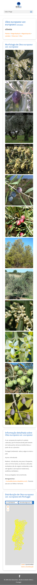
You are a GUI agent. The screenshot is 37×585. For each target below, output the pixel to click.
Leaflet (23, 564)
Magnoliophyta (15, 33)
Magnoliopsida (26, 33)
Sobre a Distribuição (27, 567)
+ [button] (8, 507)
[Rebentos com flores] (19, 159)
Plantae (7, 33)
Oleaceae (15, 36)
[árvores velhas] (19, 127)
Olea (20, 36)
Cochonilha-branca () (16, 481)
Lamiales (7, 36)
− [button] (8, 510)
